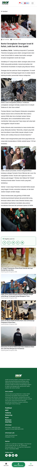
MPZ (6, 410)
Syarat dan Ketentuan (11, 435)
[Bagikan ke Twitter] (13, 242)
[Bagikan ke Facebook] (4, 242)
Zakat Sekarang (18, 465)
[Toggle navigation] (32, 3)
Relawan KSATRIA (8, 421)
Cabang (8, 413)
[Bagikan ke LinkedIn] (18, 242)
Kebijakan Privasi (9, 437)
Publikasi (8, 408)
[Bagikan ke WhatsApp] (9, 242)
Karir (7, 417)
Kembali (4, 11)
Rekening (8, 415)
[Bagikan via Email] (22, 242)
